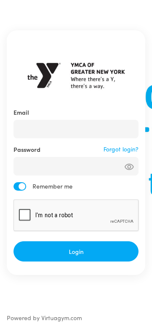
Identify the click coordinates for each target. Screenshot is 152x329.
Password (27, 149)
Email (21, 112)
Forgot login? (120, 149)
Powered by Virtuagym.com (44, 318)
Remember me (53, 186)
